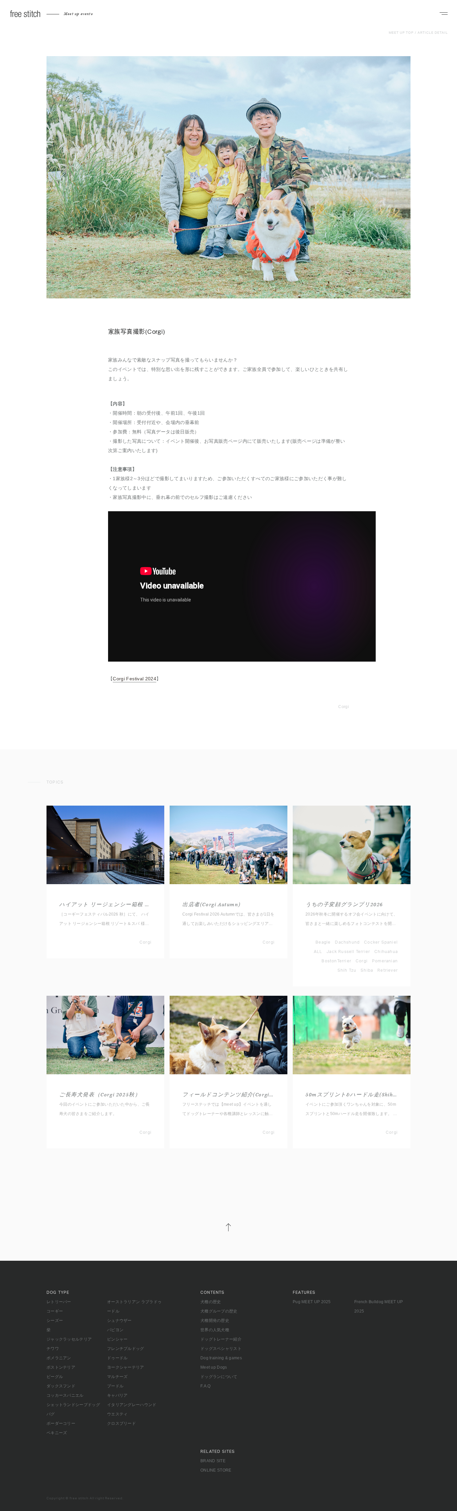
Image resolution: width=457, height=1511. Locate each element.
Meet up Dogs (213, 1367)
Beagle (323, 942)
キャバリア (117, 1395)
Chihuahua (386, 952)
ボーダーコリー (61, 1423)
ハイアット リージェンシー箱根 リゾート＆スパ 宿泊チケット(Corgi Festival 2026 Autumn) (105, 905)
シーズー (55, 1320)
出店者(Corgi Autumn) (211, 905)
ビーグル (55, 1376)
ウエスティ (117, 1414)
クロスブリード (121, 1423)
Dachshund (347, 942)
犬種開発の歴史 (214, 1320)
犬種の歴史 (210, 1301)
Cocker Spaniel (381, 942)
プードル (115, 1386)
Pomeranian (385, 961)
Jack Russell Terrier (348, 952)
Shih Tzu (347, 970)
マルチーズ (117, 1376)
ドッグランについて (219, 1376)
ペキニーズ (57, 1432)
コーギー (55, 1311)
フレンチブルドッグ (125, 1348)
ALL (318, 952)
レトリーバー (59, 1301)
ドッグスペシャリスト (221, 1348)
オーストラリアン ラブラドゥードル (134, 1306)
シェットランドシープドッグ (73, 1404)
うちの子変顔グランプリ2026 (344, 905)
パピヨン (115, 1330)
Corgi (343, 706)
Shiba (367, 970)
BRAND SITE (212, 1461)
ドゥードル (117, 1358)
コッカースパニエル (65, 1395)
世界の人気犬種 (214, 1330)
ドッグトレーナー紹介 (221, 1339)
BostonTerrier (336, 961)
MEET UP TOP (401, 32)
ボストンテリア (61, 1367)
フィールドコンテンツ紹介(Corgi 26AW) (228, 1095)
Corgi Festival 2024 (134, 678)
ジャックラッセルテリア (69, 1339)
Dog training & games (221, 1358)
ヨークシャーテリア (125, 1367)
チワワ (53, 1348)
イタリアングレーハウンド (132, 1404)
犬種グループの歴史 (219, 1311)
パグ (51, 1414)
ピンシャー (117, 1339)
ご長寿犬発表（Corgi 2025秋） (100, 1095)
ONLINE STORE (216, 1470)
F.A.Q (205, 1386)
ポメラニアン (59, 1358)
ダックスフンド (61, 1386)
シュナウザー (119, 1320)
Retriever (387, 970)
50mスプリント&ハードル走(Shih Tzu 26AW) (351, 1095)
